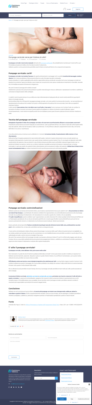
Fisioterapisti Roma (66, 374)
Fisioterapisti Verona (66, 381)
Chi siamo (72, 3)
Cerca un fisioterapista (52, 3)
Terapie (42, 3)
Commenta (14, 357)
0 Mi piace (23, 59)
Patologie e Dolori (33, 3)
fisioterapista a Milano (49, 320)
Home (10, 20)
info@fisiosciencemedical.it (17, 383)
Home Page (24, 3)
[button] (89, 384)
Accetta (62, 399)
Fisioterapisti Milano (66, 377)
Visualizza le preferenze (83, 399)
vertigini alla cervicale (45, 276)
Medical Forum (64, 3)
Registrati (78, 9)
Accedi (69, 9)
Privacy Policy (74, 402)
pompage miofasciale (46, 63)
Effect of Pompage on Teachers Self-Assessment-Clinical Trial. (42, 304)
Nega (72, 399)
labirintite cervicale (32, 276)
